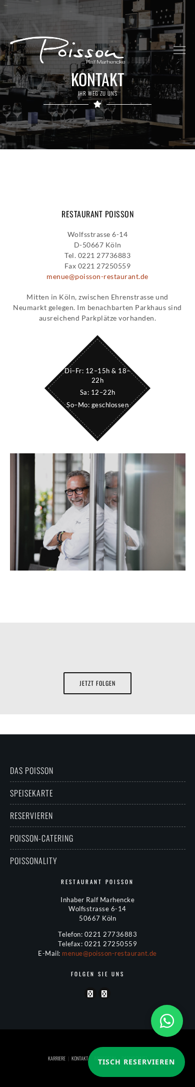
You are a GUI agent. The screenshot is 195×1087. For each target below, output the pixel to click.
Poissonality (34, 861)
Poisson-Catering (42, 838)
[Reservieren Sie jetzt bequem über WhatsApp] (167, 1021)
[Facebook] (90, 993)
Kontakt (80, 1058)
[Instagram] (104, 993)
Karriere (57, 1058)
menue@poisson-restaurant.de (97, 276)
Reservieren (31, 815)
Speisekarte (31, 793)
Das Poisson (32, 770)
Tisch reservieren (136, 1061)
